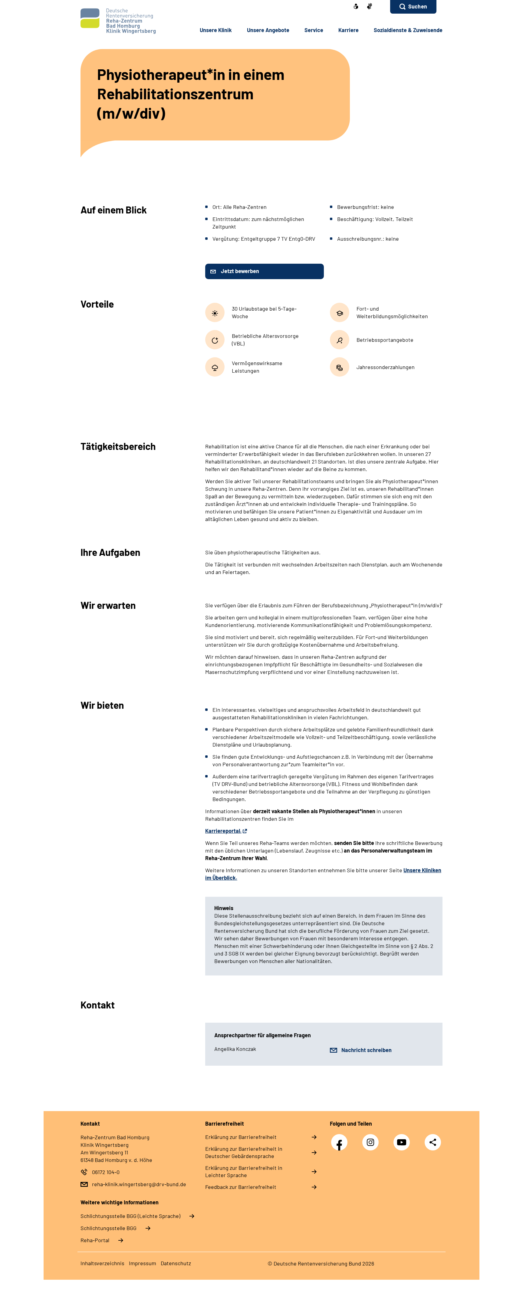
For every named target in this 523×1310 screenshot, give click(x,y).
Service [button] (313, 30)
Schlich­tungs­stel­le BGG (109, 1228)
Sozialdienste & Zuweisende (408, 30)
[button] (413, 7)
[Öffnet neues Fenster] (356, 7)
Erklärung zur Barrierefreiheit (241, 1136)
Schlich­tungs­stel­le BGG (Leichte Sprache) (130, 1216)
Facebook (341, 1139)
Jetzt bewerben (240, 271)
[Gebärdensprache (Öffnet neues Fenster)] (369, 7)
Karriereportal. (223, 830)
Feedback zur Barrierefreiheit (240, 1186)
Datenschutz (176, 1263)
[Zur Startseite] (121, 21)
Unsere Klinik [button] (216, 30)
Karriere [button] (348, 30)
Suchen (417, 6)
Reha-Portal (95, 1240)
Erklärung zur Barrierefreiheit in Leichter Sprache (243, 1171)
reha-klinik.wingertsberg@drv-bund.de (139, 1184)
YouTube (403, 1139)
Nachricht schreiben (366, 1050)
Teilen (432, 1141)
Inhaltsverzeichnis (102, 1263)
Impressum (142, 1263)
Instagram (372, 1139)
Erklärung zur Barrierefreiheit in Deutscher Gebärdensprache (243, 1152)
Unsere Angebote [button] (268, 30)
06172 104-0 (106, 1172)
